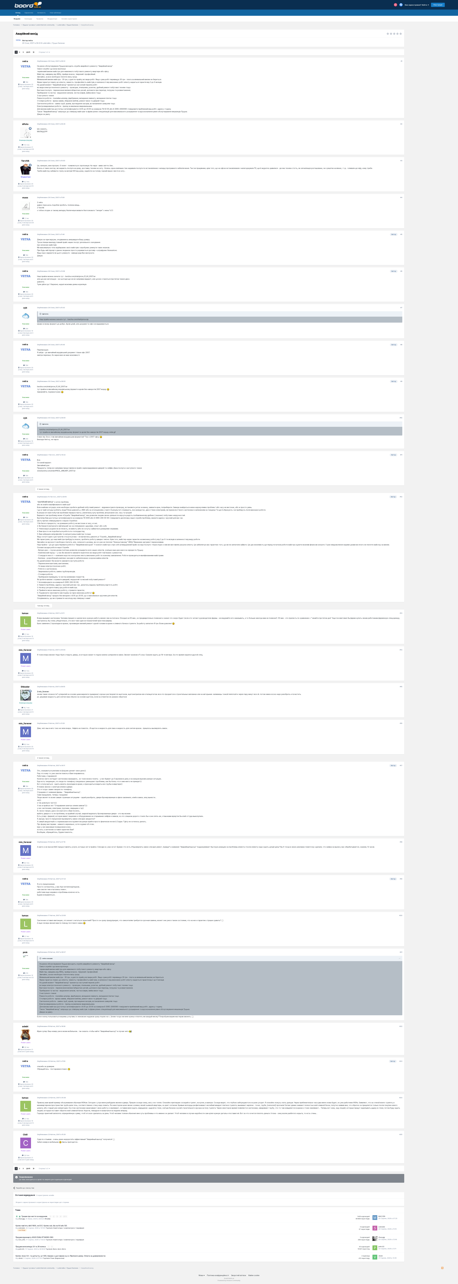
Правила (39, 19)
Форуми (17, 19)
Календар (28, 19)
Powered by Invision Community (229, 1280)
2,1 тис (26, 634)
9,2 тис (26, 182)
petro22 (21, 1249)
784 (26, 82)
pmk (25, 952)
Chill (25, 1134)
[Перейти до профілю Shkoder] (25, 695)
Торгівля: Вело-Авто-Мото (56, 1249)
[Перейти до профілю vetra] (18, 41)
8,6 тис (26, 671)
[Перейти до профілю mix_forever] (25, 658)
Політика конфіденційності (218, 1275)
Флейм (47, 1219)
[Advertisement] (426, 45)
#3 (401, 161)
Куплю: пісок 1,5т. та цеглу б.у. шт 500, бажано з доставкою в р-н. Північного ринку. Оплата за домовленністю (61, 1256)
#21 (401, 952)
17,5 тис (26, 145)
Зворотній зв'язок (238, 1275)
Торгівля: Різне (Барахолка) (53, 1258)
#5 (401, 234)
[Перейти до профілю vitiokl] (374, 1257)
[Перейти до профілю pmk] (25, 960)
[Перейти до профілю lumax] (25, 621)
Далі (28, 52)
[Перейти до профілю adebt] (25, 1034)
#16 (401, 723)
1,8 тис (26, 1047)
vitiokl (20, 1258)
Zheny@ (21, 1219)
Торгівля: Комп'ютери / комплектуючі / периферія (65, 1228)
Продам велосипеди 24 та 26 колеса (31, 1247)
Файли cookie (253, 1275)
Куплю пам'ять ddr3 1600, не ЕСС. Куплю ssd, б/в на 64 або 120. (41, 1226)
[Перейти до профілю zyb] (25, 316)
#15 (401, 687)
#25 (400, 1134)
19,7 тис (26, 708)
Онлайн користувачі (69, 19)
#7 (401, 308)
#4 (401, 197)
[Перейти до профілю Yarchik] (25, 169)
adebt (25, 1026)
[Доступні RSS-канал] (442, 1268)
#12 (401, 497)
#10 (401, 418)
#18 (401, 842)
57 (65, 1216)
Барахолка (29, 13)
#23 (400, 1061)
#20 (400, 915)
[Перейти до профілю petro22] (374, 1247)
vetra (30, 40)
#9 (401, 381)
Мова (201, 1275)
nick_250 (21, 1240)
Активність (41, 13)
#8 (401, 345)
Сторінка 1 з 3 (44, 52)
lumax (25, 613)
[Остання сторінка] (33, 52)
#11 (401, 455)
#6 (401, 271)
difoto (25, 124)
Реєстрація (438, 5)
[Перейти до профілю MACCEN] (374, 1217)
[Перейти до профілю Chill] (25, 1143)
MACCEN (381, 1216)
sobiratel (21, 1228)
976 (26, 973)
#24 (400, 1098)
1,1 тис (26, 218)
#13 (401, 613)
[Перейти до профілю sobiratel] (374, 1228)
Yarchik (25, 161)
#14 (401, 650)
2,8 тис (26, 1155)
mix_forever (25, 650)
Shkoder (25, 686)
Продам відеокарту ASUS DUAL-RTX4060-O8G (34, 1237)
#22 (400, 1026)
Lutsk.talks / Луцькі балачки (54, 43)
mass (25, 197)
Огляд (17, 13)
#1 (401, 61)
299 (26, 329)
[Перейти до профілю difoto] (25, 132)
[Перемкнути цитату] (40, 314)
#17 (401, 765)
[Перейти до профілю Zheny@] (374, 1238)
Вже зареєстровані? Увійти (416, 5)
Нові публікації (55, 13)
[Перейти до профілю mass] (25, 206)
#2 (401, 124)
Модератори (52, 19)
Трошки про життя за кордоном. (34, 1216)
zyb (25, 307)
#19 (401, 879)
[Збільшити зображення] (108, 389)
